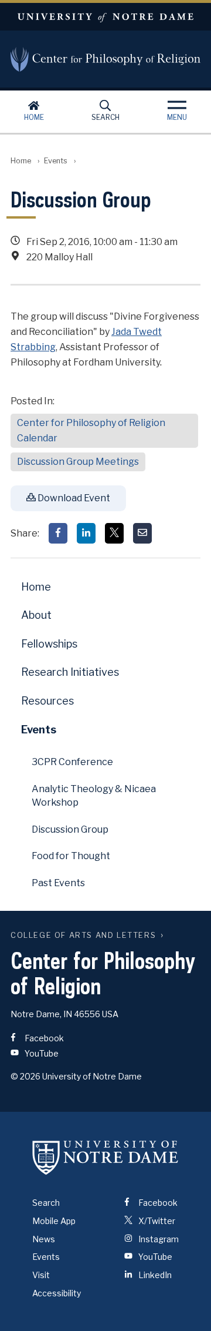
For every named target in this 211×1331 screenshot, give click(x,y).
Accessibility (56, 1293)
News (43, 1239)
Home (34, 117)
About (36, 615)
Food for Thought (71, 855)
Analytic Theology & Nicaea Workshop (94, 795)
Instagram (158, 1239)
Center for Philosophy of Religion (105, 59)
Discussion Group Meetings (78, 461)
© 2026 (25, 1076)
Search (105, 117)
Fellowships (49, 644)
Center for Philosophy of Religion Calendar (91, 430)
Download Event (73, 498)
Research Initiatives (70, 672)
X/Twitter (156, 1221)
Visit (41, 1275)
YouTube (41, 1053)
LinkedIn (154, 1275)
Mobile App (54, 1221)
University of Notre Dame (105, 17)
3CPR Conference (72, 761)
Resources (47, 701)
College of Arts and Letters (83, 935)
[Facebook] (58, 533)
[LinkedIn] (86, 533)
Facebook (43, 1038)
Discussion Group (70, 829)
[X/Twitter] (114, 533)
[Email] (142, 533)
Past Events (58, 883)
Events (55, 160)
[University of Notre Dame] (105, 1157)
